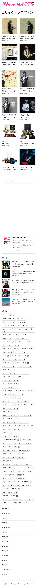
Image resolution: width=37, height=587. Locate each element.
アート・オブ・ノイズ (22, 352)
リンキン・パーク (9, 322)
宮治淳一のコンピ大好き (23, 485)
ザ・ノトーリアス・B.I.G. (11, 373)
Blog (5, 489)
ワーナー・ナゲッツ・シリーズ (12, 499)
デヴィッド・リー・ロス (11, 349)
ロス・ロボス (7, 352)
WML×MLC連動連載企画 (11, 440)
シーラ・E (7, 359)
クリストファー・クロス (11, 345)
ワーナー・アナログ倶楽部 (11, 447)
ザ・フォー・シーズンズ (11, 429)
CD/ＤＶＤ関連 (8, 475)
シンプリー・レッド (23, 342)
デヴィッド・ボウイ (26, 426)
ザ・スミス (17, 401)
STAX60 (6, 503)
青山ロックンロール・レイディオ (13, 454)
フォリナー (7, 338)
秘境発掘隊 (7, 461)
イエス (25, 373)
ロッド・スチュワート (10, 419)
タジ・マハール (8, 398)
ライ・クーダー (22, 398)
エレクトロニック (9, 325)
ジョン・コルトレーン (10, 391)
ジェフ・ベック (8, 363)
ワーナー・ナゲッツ (9, 443)
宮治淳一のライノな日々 (11, 482)
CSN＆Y (25, 318)
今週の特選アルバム (19, 503)
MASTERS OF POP (9, 450)
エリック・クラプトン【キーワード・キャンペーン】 (17, 330)
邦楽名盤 (20, 457)
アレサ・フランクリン (10, 436)
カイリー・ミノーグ (24, 366)
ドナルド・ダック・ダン (11, 433)
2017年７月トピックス (10, 496)
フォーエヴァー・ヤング (11, 318)
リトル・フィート (9, 370)
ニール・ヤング (8, 405)
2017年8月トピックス (10, 492)
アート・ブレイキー (9, 387)
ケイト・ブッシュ (9, 366)
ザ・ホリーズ (23, 325)
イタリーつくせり (9, 468)
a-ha (26, 401)
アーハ (6, 356)
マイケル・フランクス (10, 422)
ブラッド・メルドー (21, 338)
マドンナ (21, 377)
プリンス (21, 322)
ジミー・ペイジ (25, 415)
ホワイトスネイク (9, 377)
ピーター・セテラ (26, 391)
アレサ (6, 394)
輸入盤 (6, 478)
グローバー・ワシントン (24, 405)
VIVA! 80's (15, 489)
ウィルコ (24, 422)
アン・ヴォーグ (17, 394)
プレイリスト (7, 485)
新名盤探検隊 (23, 450)
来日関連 (20, 475)
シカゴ (23, 335)
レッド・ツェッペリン (25, 468)
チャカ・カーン (19, 359)
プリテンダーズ (26, 349)
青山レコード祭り (25, 443)
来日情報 (28, 499)
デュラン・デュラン (9, 426)
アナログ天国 (7, 471)
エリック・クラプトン (10, 380)
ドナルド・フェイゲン (10, 415)
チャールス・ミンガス (10, 384)
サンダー (6, 401)
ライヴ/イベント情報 (19, 478)
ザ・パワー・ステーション (20, 356)
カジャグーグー (8, 342)
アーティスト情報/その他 (23, 471)
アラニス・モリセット (10, 335)
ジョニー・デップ (23, 363)
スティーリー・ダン (9, 412)
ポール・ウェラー (9, 315)
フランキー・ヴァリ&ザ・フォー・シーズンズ (17, 464)
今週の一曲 (26, 440)
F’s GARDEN (27, 482)
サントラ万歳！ (8, 457)
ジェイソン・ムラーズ (10, 408)
